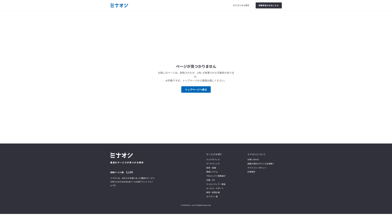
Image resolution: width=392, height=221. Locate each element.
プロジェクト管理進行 (216, 175)
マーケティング (213, 163)
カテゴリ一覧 (212, 196)
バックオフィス (213, 159)
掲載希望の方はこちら (269, 5)
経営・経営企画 (213, 192)
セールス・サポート (215, 188)
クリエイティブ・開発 (215, 184)
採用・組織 (211, 167)
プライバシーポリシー (257, 167)
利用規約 (251, 171)
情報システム (212, 171)
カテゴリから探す (241, 5)
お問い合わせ (253, 159)
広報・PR (210, 180)
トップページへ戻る (196, 89)
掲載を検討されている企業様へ (260, 163)
